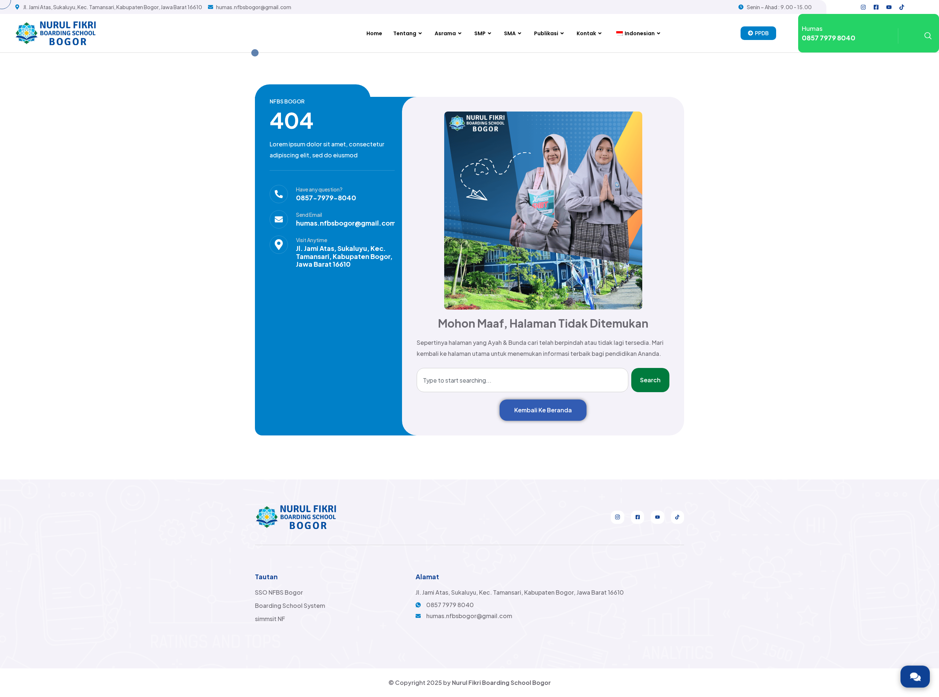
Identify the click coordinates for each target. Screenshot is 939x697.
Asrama (445, 33)
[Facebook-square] (876, 6)
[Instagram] (863, 6)
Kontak (586, 33)
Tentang (404, 33)
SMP (480, 33)
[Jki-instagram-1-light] (617, 517)
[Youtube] (889, 6)
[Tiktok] (901, 6)
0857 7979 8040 (828, 37)
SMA (510, 33)
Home (374, 33)
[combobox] (522, 380)
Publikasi (546, 33)
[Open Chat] (915, 677)
